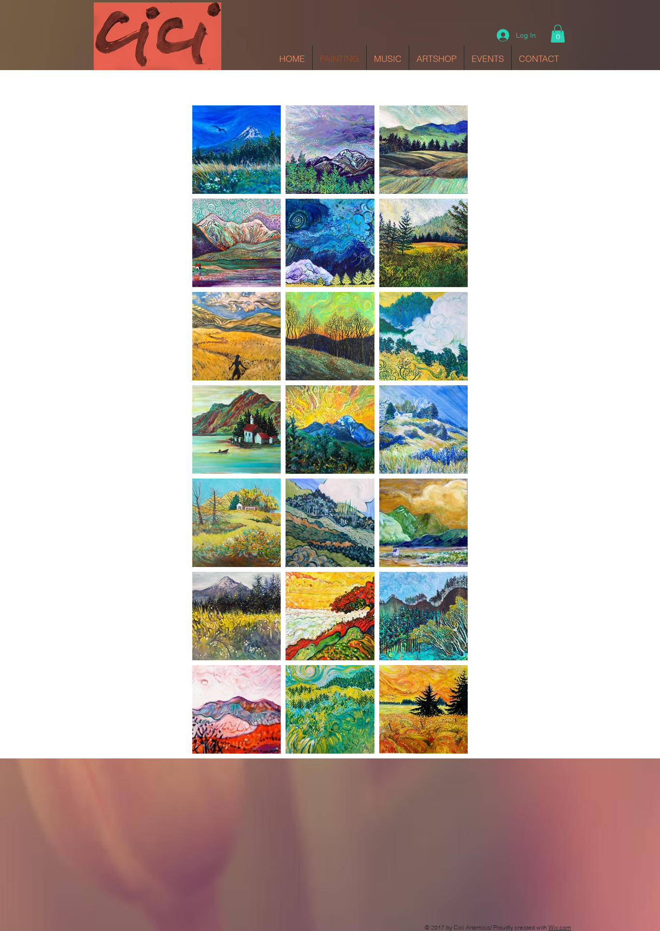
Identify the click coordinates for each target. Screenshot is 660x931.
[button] (557, 34)
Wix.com (559, 927)
